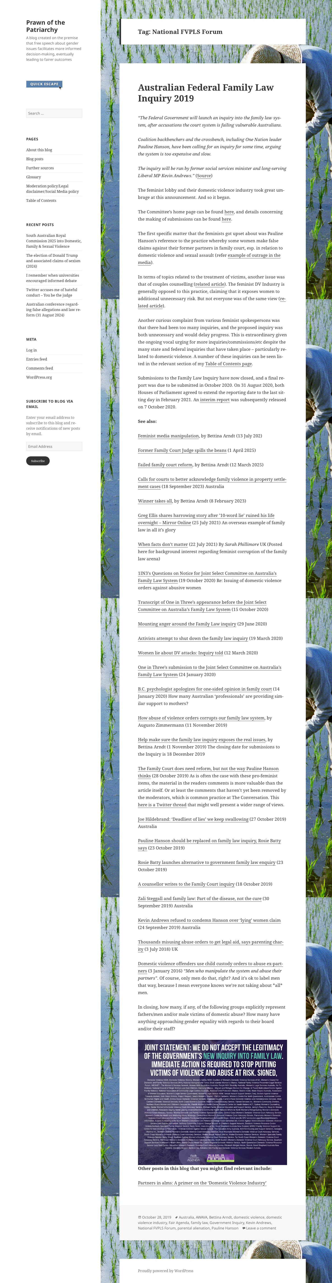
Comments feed (39, 368)
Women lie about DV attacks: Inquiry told (180, 653)
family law (199, 1222)
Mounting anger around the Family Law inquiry (187, 624)
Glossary (33, 177)
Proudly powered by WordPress (165, 1270)
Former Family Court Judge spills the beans (182, 450)
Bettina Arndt (220, 1217)
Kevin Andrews (258, 1222)
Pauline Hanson (225, 1228)
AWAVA (201, 1217)
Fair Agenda (179, 1222)
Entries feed (36, 359)
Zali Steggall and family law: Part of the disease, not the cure (200, 898)
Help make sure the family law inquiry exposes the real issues (201, 740)
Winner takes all (155, 501)
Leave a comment (261, 1228)
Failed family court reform (165, 465)
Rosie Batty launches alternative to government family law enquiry (207, 862)
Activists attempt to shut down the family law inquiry (193, 638)
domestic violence (249, 1217)
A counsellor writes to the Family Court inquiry (186, 884)
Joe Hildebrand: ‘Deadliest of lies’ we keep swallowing (193, 819)
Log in (31, 350)
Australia (186, 1217)
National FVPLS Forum (157, 1228)
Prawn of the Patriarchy (45, 26)
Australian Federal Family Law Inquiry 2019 (206, 92)
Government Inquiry (227, 1222)
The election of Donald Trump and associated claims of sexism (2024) (53, 261)
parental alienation (194, 1228)
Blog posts (34, 158)
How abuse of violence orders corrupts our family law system (201, 718)
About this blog (39, 149)
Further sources (40, 167)
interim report (215, 400)
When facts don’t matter (163, 544)
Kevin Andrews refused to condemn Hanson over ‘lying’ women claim (209, 920)
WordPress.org (39, 377)
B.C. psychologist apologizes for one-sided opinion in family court (205, 689)
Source (204, 176)
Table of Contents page (228, 364)
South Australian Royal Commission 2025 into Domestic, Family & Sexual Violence (54, 241)
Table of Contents (41, 200)
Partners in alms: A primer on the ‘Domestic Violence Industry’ (202, 1183)
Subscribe (38, 461)
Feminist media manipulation (168, 436)
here (229, 212)
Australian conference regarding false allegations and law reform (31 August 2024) (53, 310)
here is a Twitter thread (162, 805)
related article (209, 284)
